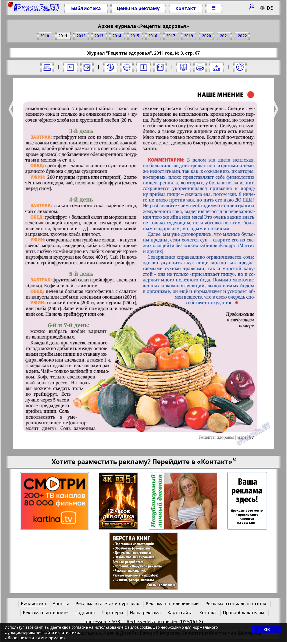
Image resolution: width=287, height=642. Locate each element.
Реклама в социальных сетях (235, 603)
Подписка (84, 612)
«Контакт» (215, 461)
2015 (134, 35)
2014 (116, 35)
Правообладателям (243, 612)
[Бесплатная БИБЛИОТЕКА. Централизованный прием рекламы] (37, 8)
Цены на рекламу (138, 8)
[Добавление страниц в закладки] (240, 67)
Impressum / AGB (102, 621)
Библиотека (86, 8)
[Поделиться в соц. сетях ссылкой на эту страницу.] (216, 67)
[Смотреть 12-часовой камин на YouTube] (119, 501)
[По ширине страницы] (160, 67)
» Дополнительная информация (35, 637)
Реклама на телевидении (172, 603)
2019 (188, 35)
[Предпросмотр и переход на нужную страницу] (183, 67)
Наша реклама (145, 612)
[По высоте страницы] (143, 67)
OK (267, 629)
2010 (44, 35)
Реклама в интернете (45, 612)
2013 (98, 35)
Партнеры (112, 612)
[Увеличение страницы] (110, 67)
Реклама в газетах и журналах (107, 603)
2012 (80, 35)
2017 (170, 35)
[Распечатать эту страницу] (200, 67)
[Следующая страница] (87, 67)
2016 (152, 35)
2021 (224, 35)
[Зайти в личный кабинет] (251, 7)
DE (270, 7)
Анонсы (61, 603)
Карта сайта (180, 612)
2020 (206, 35)
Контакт (185, 8)
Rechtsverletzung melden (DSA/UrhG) (165, 621)
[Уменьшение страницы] (127, 67)
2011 (62, 35)
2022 (242, 35)
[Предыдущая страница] (70, 67)
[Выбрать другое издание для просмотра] (47, 67)
